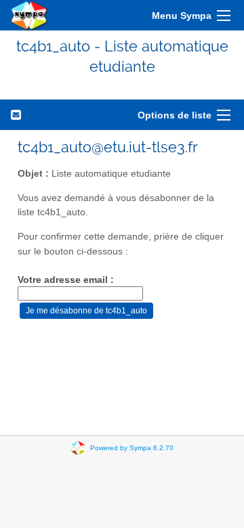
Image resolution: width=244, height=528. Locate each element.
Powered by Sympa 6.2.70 (132, 447)
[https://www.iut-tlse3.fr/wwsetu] (30, 15)
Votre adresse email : (66, 280)
